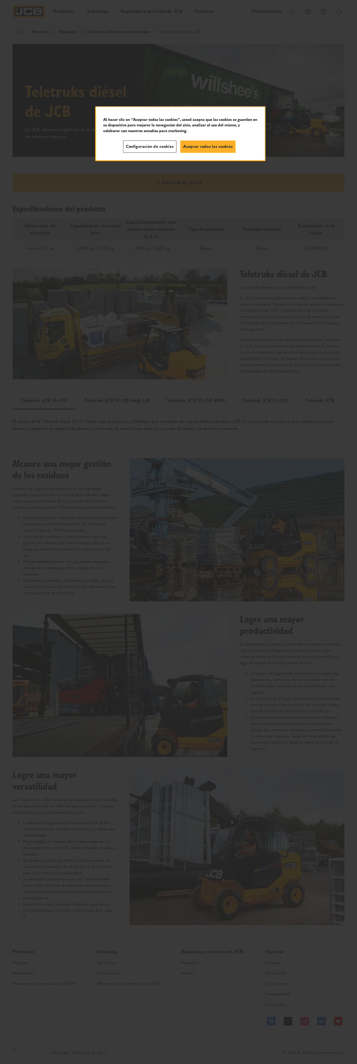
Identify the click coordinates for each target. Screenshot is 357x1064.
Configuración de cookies (150, 146)
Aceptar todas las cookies (208, 146)
